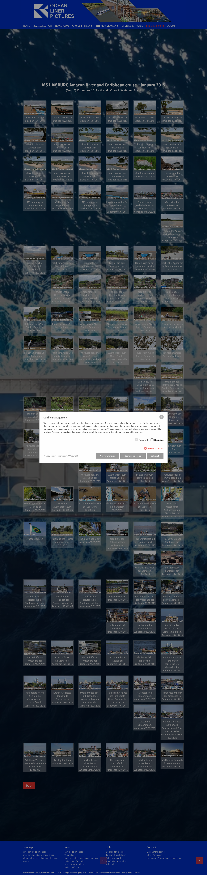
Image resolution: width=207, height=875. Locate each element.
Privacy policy (50, 456)
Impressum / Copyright (68, 456)
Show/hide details (155, 448)
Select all (155, 456)
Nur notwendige (107, 456)
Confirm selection (133, 456)
